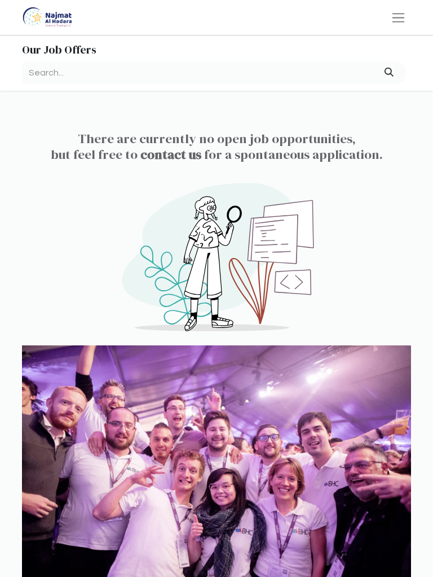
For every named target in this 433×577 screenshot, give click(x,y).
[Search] (389, 72)
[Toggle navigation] (398, 17)
